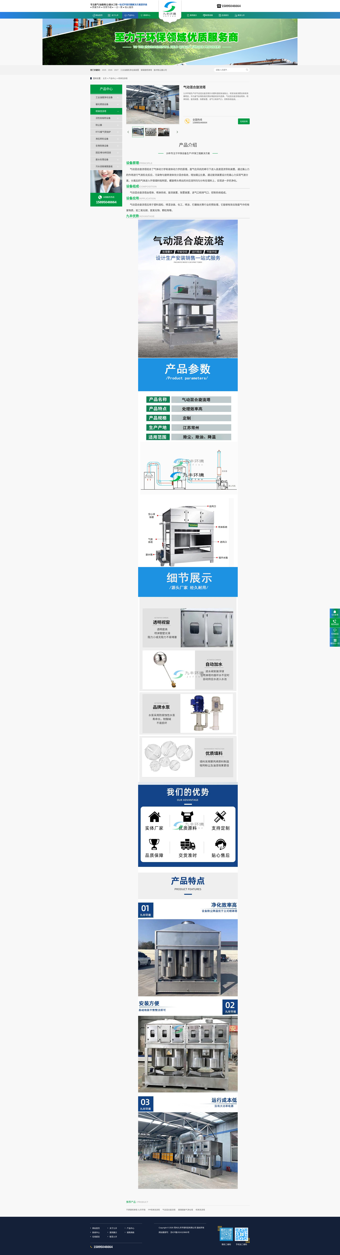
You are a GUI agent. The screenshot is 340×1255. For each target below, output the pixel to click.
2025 (104, 70)
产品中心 (131, 15)
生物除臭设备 (102, 146)
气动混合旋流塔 (168, 1210)
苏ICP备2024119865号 (179, 1232)
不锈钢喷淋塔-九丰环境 (135, 1210)
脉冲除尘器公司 (160, 70)
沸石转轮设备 (102, 139)
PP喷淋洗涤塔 (154, 1210)
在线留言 (225, 15)
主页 (105, 78)
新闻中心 (146, 15)
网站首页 (99, 15)
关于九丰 (115, 15)
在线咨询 (244, 121)
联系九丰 (241, 15)
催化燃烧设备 (102, 104)
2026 (110, 70)
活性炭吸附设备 (103, 118)
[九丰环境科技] (170, 12)
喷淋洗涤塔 (123, 78)
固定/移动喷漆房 (103, 153)
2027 (116, 70)
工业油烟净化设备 (104, 97)
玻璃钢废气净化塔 (185, 1210)
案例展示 (193, 15)
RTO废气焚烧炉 (103, 132)
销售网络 (209, 15)
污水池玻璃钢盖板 (104, 166)
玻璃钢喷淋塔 (146, 70)
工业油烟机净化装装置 (129, 70)
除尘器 (99, 125)
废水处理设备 (102, 159)
